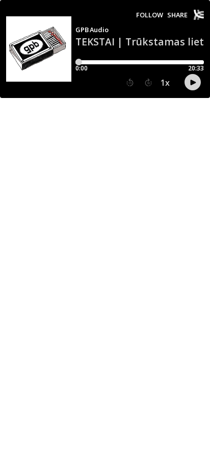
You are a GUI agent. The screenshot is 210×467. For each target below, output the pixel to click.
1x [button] (165, 83)
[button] (130, 82)
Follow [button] (149, 15)
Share (177, 15)
